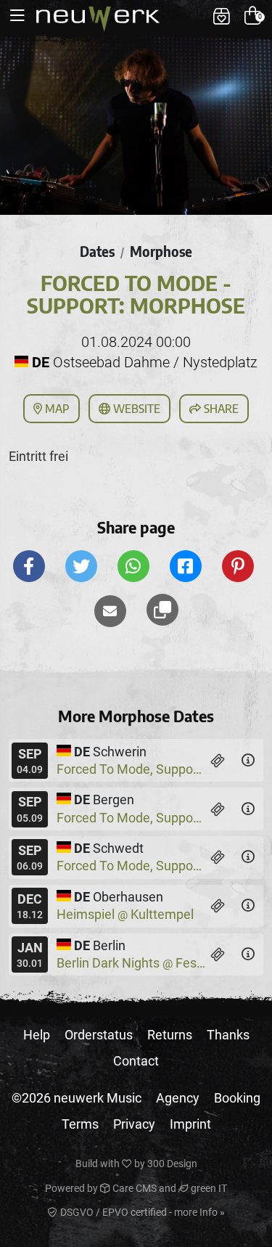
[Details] (248, 760)
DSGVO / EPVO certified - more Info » (141, 1212)
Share (220, 408)
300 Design (172, 1163)
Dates (97, 251)
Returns (169, 1034)
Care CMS (133, 1188)
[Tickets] (218, 760)
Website (135, 408)
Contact (136, 1060)
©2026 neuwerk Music (76, 1097)
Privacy (134, 1124)
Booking (237, 1097)
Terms (80, 1124)
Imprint (190, 1124)
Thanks (228, 1034)
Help (36, 1034)
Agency (177, 1097)
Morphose (161, 251)
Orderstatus (99, 1034)
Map (56, 408)
